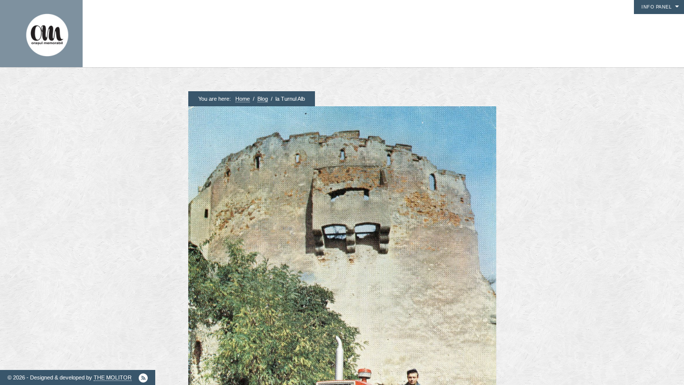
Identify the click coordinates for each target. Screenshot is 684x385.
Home (242, 99)
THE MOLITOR (113, 377)
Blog (262, 99)
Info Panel (656, 7)
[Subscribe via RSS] (143, 377)
